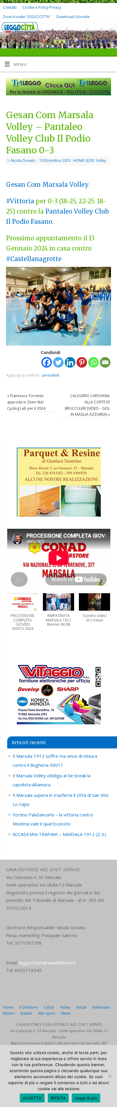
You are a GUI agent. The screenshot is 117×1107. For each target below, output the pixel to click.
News (65, 1013)
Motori (9, 1013)
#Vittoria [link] (20, 201)
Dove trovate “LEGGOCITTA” (26, 16)
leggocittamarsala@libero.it (47, 963)
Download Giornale (73, 16)
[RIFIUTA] (109, 1076)
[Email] (105, 362)
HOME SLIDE (84, 160)
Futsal (81, 1007)
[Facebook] (101, 30)
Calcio (49, 1007)
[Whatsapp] (93, 362)
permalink (50, 375)
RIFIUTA (58, 1098)
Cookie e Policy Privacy (41, 7)
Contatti (9, 7)
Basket (26, 1013)
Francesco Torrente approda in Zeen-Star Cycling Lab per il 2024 (26, 402)
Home (8, 1007)
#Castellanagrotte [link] (34, 259)
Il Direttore (29, 1007)
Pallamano (101, 1007)
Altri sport (46, 1013)
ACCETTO (32, 1098)
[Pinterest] (81, 362)
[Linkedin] (70, 362)
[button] (23, 615)
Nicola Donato (23, 160)
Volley (101, 160)
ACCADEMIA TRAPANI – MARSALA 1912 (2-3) (59, 834)
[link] (23, 185)
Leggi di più (86, 1098)
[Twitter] (109, 30)
